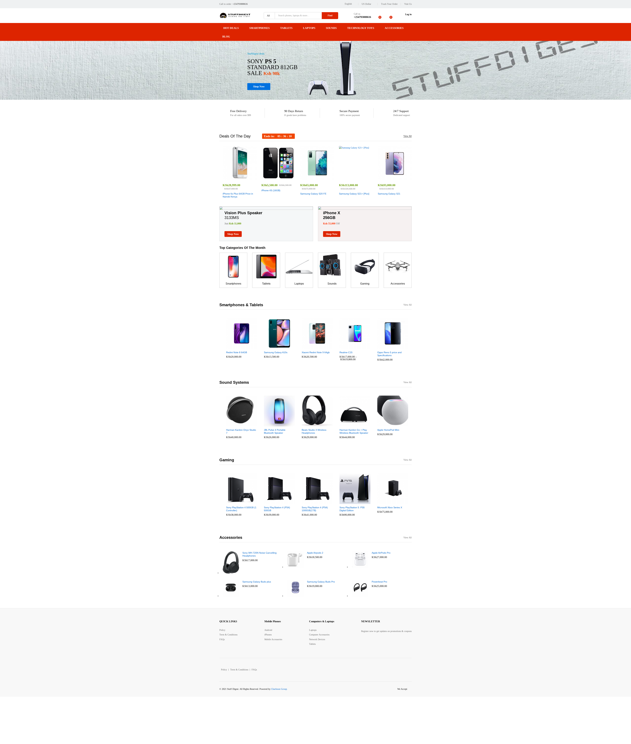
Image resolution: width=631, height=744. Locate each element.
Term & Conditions (228, 634)
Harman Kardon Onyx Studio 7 (241, 431)
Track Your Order (389, 4)
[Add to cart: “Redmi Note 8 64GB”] (230, 347)
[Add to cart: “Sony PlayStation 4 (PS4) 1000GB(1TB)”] (306, 502)
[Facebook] (362, 641)
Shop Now (259, 86)
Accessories (398, 283)
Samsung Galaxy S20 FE (313, 193)
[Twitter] (367, 641)
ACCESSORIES (394, 28)
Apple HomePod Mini (388, 430)
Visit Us (408, 4)
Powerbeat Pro (379, 581)
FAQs (222, 639)
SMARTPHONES (259, 28)
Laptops (299, 283)
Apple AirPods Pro (381, 552)
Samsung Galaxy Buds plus (256, 581)
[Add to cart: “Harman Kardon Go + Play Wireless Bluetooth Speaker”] (343, 424)
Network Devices (317, 639)
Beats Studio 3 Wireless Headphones (314, 431)
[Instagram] (382, 641)
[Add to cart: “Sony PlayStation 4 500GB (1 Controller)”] (230, 502)
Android (268, 630)
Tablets (266, 283)
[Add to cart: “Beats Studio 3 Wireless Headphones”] (306, 424)
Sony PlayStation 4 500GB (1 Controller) (241, 509)
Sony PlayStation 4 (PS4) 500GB (277, 509)
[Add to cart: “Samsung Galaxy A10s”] (268, 347)
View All (407, 136)
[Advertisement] (98, 720)
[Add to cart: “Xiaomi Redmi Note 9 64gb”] (306, 347)
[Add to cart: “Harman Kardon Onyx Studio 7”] (230, 424)
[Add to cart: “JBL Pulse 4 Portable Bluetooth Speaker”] (268, 424)
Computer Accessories (319, 634)
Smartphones (233, 283)
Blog (226, 36)
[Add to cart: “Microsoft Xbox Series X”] (381, 502)
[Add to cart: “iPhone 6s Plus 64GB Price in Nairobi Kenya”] (228, 178)
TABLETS (286, 28)
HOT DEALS (231, 28)
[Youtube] (377, 641)
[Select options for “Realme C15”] (343, 347)
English (348, 4)
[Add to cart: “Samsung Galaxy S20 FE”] (306, 178)
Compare (251, 178)
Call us (357, 14)
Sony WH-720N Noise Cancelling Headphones (259, 554)
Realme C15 (345, 352)
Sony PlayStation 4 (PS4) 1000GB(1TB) (315, 509)
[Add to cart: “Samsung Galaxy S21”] (383, 178)
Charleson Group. (279, 689)
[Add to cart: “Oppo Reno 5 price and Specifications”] (381, 347)
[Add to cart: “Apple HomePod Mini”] (381, 424)
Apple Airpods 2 (315, 552)
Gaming (364, 283)
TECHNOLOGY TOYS (360, 28)
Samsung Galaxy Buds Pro (321, 581)
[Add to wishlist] (243, 178)
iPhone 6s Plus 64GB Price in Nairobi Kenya (238, 195)
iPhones (268, 634)
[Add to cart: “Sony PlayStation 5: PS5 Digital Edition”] (343, 502)
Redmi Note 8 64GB (236, 352)
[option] (239, 172)
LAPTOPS (309, 28)
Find (330, 15)
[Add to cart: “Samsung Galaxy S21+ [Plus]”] (344, 178)
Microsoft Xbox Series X (389, 507)
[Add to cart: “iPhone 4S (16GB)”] (267, 178)
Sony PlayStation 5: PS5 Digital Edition (352, 509)
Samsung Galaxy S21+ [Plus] (354, 193)
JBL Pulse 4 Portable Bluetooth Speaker (274, 431)
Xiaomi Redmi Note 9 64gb (316, 352)
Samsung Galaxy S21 (389, 193)
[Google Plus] (372, 641)
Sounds (332, 283)
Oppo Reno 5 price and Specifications (389, 354)
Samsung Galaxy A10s (275, 352)
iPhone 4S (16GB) (270, 190)
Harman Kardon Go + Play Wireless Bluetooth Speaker (353, 431)
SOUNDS (331, 28)
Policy (222, 630)
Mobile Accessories (273, 639)
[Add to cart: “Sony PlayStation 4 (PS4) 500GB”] (268, 502)
